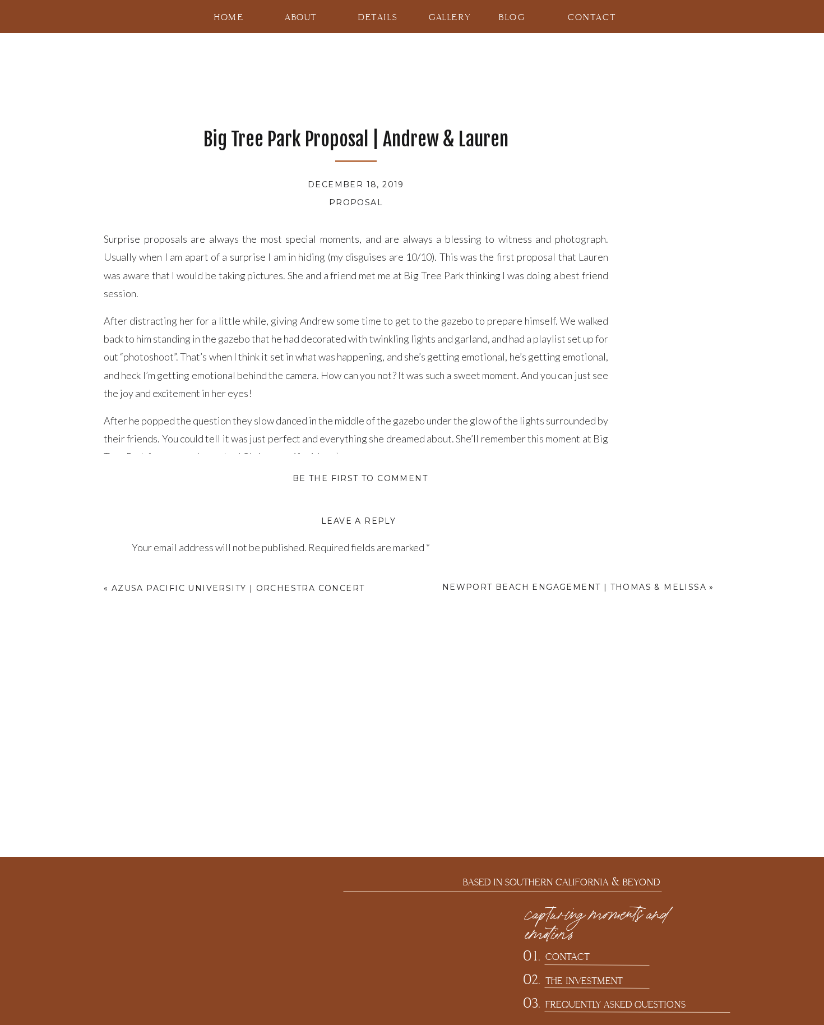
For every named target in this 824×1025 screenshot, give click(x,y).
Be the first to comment (360, 478)
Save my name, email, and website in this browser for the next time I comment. (296, 897)
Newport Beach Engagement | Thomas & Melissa (574, 587)
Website (151, 835)
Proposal (356, 202)
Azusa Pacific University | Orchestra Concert (238, 588)
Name (147, 748)
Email (146, 792)
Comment (155, 573)
